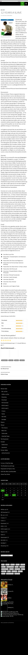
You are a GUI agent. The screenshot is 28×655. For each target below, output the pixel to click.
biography (4, 360)
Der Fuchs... (11, 603)
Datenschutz (5, 444)
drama (16, 360)
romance (4, 571)
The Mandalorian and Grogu (7, 466)
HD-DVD (4, 416)
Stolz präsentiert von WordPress (7, 622)
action (17, 564)
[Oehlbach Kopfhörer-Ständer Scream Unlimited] (4, 607)
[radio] (2, 340)
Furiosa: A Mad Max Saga (7, 463)
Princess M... (11, 591)
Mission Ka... (16, 613)
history (22, 360)
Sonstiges (4, 419)
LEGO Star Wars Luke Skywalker (8, 471)
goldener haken (10, 573)
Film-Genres (5, 427)
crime (17, 566)
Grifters (9, 597)
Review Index (4, 388)
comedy (22, 564)
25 (6, 495)
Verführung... (20, 614)
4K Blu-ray (3, 509)
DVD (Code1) (4, 529)
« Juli (2, 499)
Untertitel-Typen (5, 436)
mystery (20, 571)
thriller (3, 566)
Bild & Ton (4, 430)
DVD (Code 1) (5, 408)
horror (23, 569)
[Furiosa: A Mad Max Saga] (4, 584)
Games (3, 413)
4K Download (5, 402)
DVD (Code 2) (5, 405)
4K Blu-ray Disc (5, 394)
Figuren (3, 422)
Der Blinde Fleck (6, 367)
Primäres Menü (26, 4)
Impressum (4, 447)
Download (4, 399)
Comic (2, 520)
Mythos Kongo (5, 373)
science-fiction (5, 569)
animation (17, 569)
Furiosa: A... (10, 584)
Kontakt (3, 441)
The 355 (11, 616)
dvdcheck (9, 15)
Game (2, 534)
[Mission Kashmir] (7, 613)
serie (9, 571)
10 (2, 490)
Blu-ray (3, 9)
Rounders (11, 602)
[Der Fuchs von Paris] (4, 603)
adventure (22, 566)
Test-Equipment (4, 439)
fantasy (11, 569)
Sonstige (3, 543)
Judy (17, 611)
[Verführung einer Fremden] (9, 614)
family (3, 573)
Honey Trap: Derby (5, 474)
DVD (2, 526)
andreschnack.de (6, 453)
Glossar (2, 425)
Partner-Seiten (4, 450)
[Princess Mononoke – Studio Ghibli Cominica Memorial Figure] (4, 591)
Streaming (4, 397)
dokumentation (10, 566)
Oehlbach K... (11, 607)
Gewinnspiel (4, 537)
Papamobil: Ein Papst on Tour (8, 468)
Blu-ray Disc (5, 391)
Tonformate (4, 433)
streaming (14, 571)
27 (14, 495)
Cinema (3, 411)
